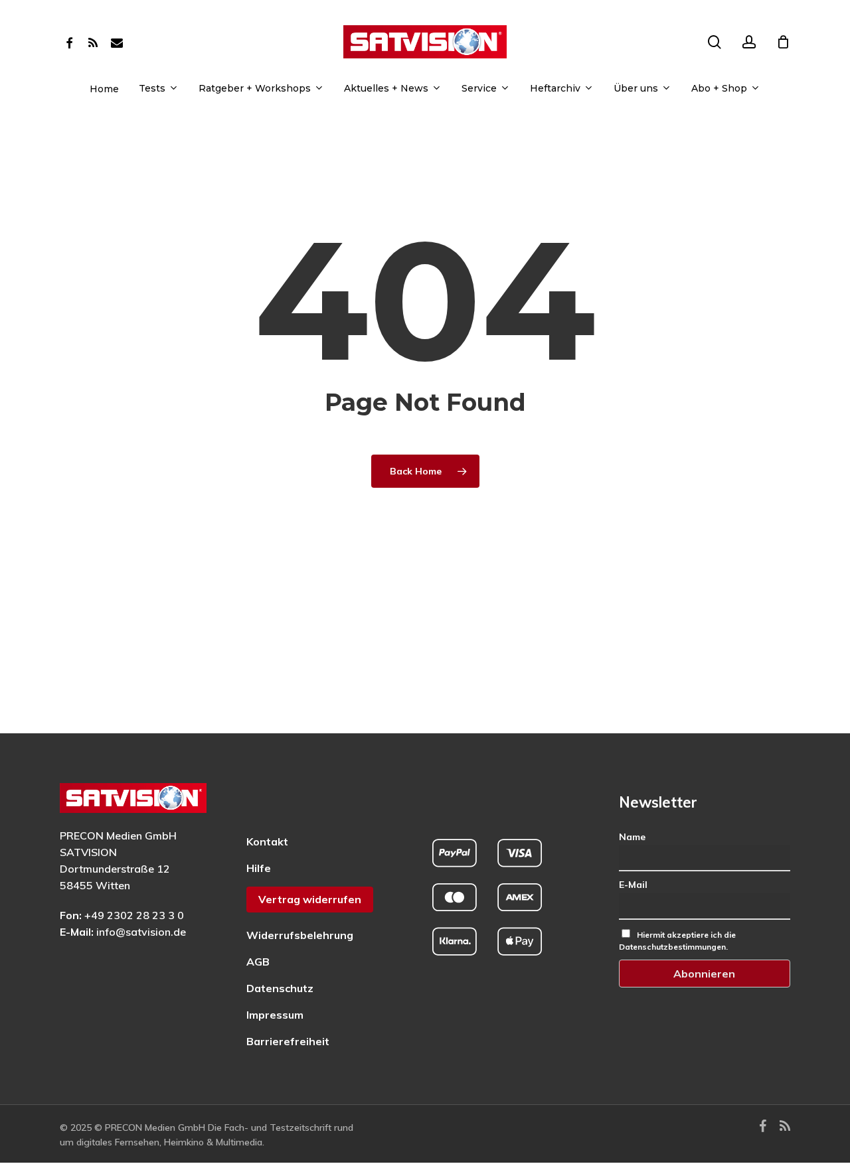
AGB (258, 961)
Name (632, 837)
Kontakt (267, 841)
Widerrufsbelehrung (299, 935)
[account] (749, 42)
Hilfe (258, 868)
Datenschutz (279, 988)
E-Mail (633, 885)
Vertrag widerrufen (309, 899)
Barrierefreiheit (287, 1041)
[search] (714, 42)
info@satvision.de (141, 931)
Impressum (274, 1014)
